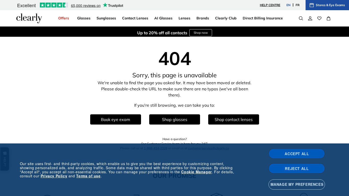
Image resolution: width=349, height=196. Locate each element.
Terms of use (88, 175)
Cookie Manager (196, 171)
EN (288, 5)
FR (297, 5)
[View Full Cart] (328, 18)
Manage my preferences (297, 184)
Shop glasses (174, 119)
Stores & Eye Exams (330, 5)
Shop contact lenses (234, 119)
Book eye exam (115, 119)
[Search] (301, 18)
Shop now (201, 31)
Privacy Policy (54, 175)
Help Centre (270, 5)
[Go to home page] (29, 18)
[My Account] (310, 18)
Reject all (297, 168)
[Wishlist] (319, 18)
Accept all (297, 153)
